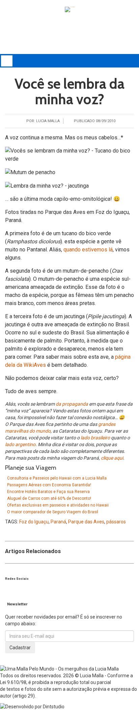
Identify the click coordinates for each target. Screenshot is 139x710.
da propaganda (72, 404)
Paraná (58, 521)
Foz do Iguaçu (34, 521)
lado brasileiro (95, 437)
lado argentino (20, 444)
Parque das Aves (86, 521)
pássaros (116, 521)
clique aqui (112, 458)
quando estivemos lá (88, 249)
